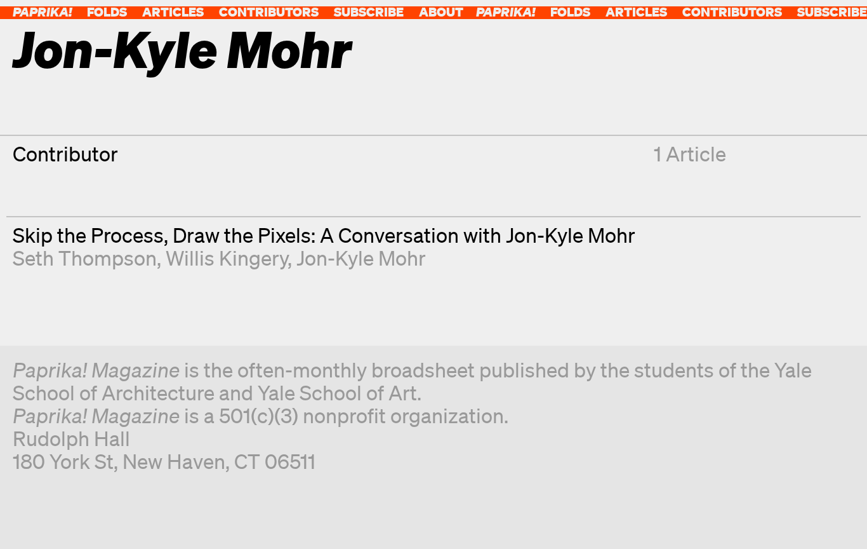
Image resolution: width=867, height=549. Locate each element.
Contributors (269, 11)
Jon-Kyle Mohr (361, 257)
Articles (173, 11)
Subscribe (369, 11)
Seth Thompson (85, 257)
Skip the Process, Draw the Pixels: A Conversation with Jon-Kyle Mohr (324, 235)
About (441, 11)
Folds (107, 11)
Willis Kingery (227, 257)
